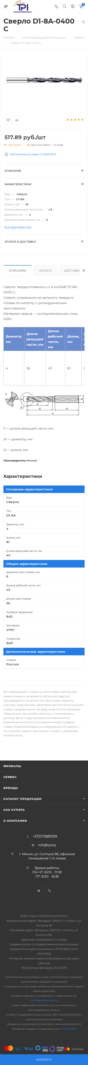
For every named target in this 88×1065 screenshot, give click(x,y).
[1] (67, 120)
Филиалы (12, 766)
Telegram (38, 890)
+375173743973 (68, 1029)
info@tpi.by (47, 845)
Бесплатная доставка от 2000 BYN (33, 154)
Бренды (10, 788)
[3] (75, 120)
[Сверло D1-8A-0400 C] (44, 81)
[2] (71, 120)
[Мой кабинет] (73, 7)
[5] (82, 120)
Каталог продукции (22, 799)
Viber (49, 890)
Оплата (45, 270)
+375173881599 (45, 836)
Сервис (10, 777)
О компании (15, 820)
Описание (17, 270)
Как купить (14, 809)
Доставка (73, 270)
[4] (78, 120)
